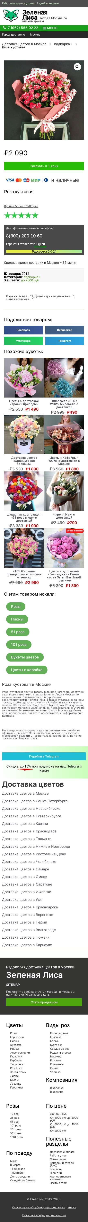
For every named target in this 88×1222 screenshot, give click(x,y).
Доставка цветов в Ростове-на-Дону (34, 854)
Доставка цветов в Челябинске (29, 862)
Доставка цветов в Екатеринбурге (31, 816)
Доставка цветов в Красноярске (30, 907)
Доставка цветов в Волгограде (29, 930)
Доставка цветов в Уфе (22, 900)
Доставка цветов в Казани (25, 824)
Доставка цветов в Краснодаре (29, 831)
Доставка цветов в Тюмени (26, 937)
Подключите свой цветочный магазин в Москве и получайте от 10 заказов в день (40, 993)
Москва (35, 34)
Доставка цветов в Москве (24, 44)
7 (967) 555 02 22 (23, 28)
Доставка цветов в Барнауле (27, 945)
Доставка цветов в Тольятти (26, 839)
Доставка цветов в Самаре (25, 869)
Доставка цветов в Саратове (27, 884)
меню (52, 27)
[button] (15, 606)
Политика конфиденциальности (44, 1215)
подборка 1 (63, 44)
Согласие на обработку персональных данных (44, 1207)
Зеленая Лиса (34, 14)
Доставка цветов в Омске (24, 877)
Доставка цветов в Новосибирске (31, 808)
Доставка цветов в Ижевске (26, 892)
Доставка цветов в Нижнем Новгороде (36, 846)
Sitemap (13, 985)
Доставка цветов (33, 784)
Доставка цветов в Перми (24, 922)
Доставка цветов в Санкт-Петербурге (35, 801)
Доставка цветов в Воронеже (27, 915)
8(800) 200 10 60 (24, 235)
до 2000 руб (30, 280)
